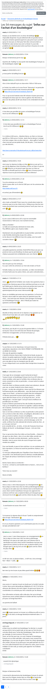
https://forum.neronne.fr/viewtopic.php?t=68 (19, 92)
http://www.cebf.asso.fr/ (10, 188)
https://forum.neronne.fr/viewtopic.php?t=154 (19, 520)
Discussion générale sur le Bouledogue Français (22, 19)
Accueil (3, 19)
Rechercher (41, 13)
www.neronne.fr (31, 9)
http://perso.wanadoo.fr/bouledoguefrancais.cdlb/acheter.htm (22, 150)
